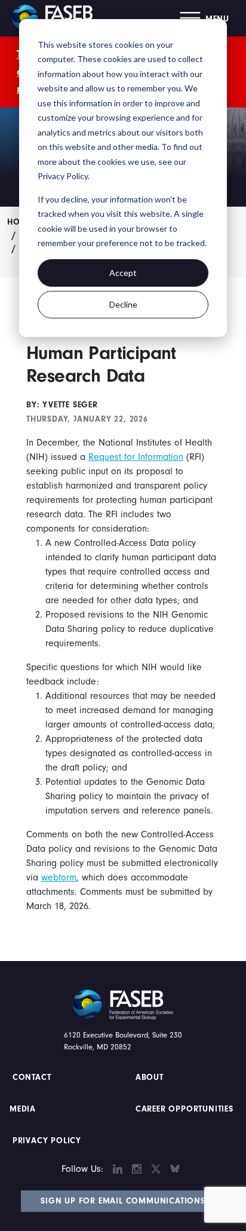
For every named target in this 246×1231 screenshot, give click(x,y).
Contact (33, 1077)
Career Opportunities (183, 1109)
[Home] (56, 18)
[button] (204, 18)
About (150, 1077)
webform (58, 877)
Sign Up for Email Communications (123, 1201)
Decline (123, 304)
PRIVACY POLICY (47, 1141)
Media (23, 1109)
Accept (123, 273)
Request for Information (135, 457)
